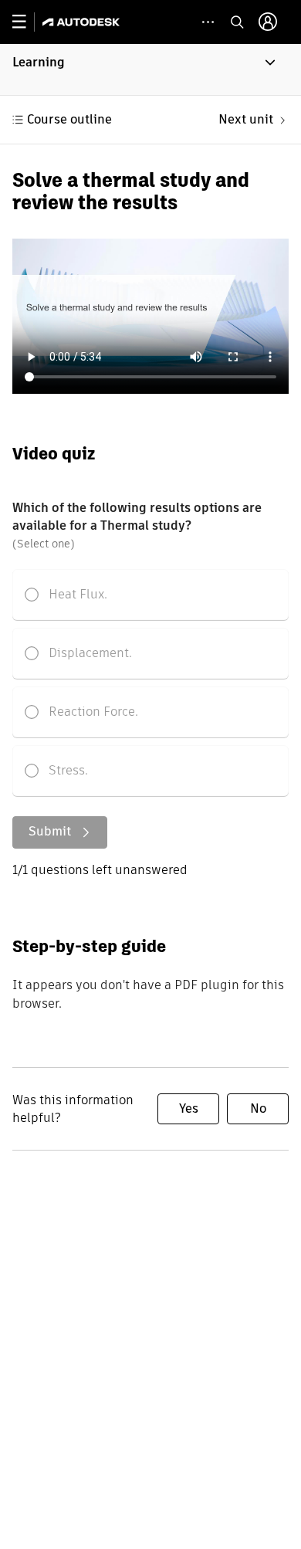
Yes (188, 1108)
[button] (150, 69)
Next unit (245, 119)
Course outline (69, 119)
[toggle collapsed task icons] (208, 22)
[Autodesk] (82, 22)
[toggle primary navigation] (27, 22)
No (258, 1108)
